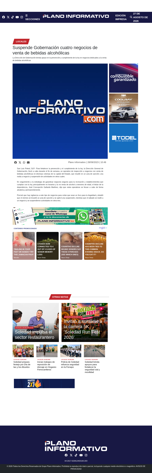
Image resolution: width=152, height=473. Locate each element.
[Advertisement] (60, 275)
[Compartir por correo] (28, 163)
